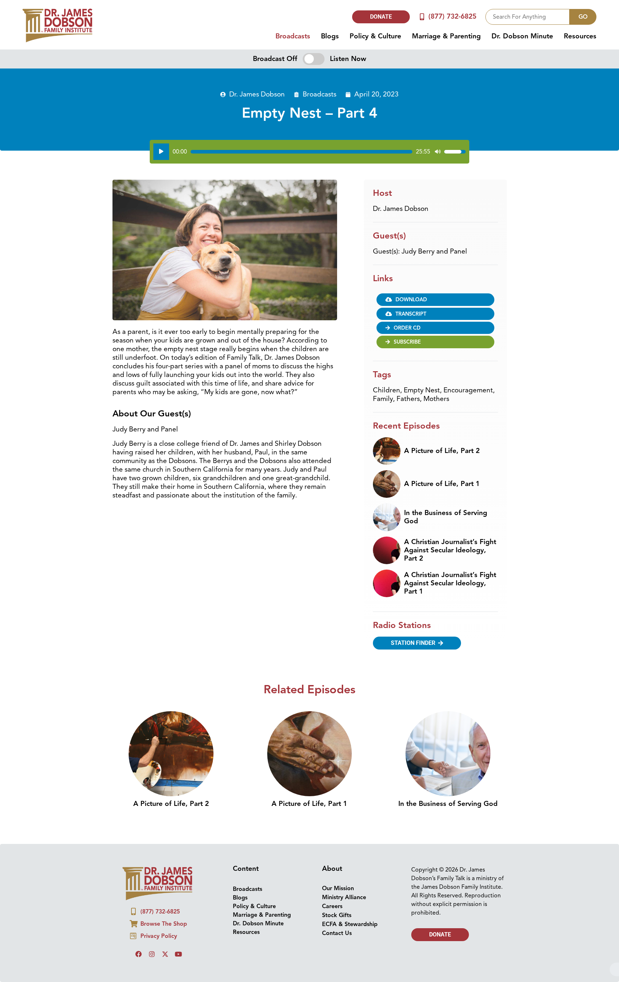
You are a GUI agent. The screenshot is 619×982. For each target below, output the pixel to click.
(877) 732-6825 (452, 16)
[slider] (301, 152)
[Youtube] (178, 954)
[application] (309, 151)
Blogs (330, 36)
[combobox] (527, 17)
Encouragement (468, 390)
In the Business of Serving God (445, 517)
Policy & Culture (375, 36)
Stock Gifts (336, 915)
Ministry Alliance (344, 897)
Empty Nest (422, 390)
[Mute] (438, 151)
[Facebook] (138, 954)
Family (383, 399)
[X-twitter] (165, 954)
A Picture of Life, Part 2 (442, 451)
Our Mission (338, 888)
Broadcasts (292, 36)
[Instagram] (151, 954)
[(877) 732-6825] (422, 16)
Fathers (408, 399)
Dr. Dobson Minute (522, 36)
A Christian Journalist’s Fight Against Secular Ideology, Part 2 (450, 550)
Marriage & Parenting (446, 36)
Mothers (436, 399)
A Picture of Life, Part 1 (442, 484)
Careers (332, 906)
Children (386, 390)
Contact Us (337, 933)
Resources (580, 36)
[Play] (161, 151)
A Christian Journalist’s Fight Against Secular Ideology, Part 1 (450, 583)
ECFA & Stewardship (350, 924)
